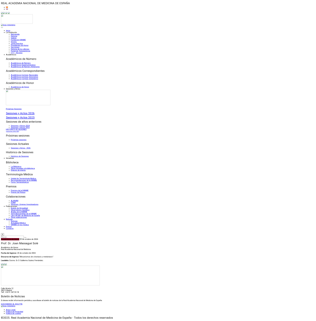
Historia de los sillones (20, 49)
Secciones (15, 47)
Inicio (8, 30)
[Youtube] (9, 13)
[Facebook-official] (2, 13)
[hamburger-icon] (2, 27)
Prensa (9, 227)
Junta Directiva (17, 43)
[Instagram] (6, 13)
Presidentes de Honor (20, 45)
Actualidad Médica (18, 223)
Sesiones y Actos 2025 (20, 117)
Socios (14, 42)
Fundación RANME (18, 40)
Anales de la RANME (19, 212)
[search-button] (25, 237)
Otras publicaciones (19, 217)
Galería (13, 38)
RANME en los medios (20, 225)
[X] (4, 13)
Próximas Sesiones (14, 109)
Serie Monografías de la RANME (24, 214)
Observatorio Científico (20, 210)
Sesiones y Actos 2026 (20, 113)
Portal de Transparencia (20, 51)
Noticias (9, 219)
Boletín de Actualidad (19, 208)
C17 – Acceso (16, 53)
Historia (14, 36)
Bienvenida (15, 34)
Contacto (10, 228)
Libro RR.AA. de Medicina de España (25, 215)
